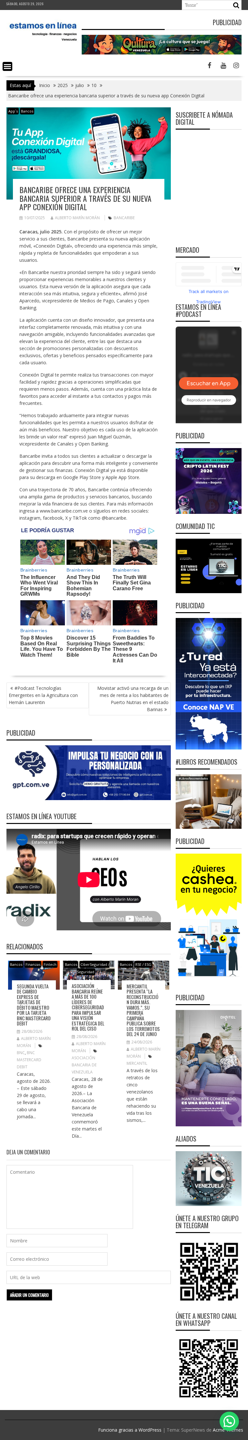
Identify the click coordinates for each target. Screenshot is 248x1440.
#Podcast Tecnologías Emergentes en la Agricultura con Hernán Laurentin (43, 695)
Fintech (50, 964)
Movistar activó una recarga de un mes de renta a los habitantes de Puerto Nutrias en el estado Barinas (133, 698)
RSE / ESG (143, 964)
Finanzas (33, 964)
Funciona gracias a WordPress (129, 1430)
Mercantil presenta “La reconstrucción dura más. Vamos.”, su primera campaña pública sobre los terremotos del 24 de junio (143, 1010)
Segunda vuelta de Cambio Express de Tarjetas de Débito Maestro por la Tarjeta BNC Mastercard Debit (34, 1005)
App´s (13, 111)
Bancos (27, 111)
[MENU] (7, 66)
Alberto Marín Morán (77, 217)
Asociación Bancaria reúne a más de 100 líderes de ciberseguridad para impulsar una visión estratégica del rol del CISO (88, 1007)
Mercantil (137, 1063)
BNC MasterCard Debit (29, 1060)
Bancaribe (124, 217)
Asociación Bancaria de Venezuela (84, 1065)
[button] (229, 1421)
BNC (21, 1052)
